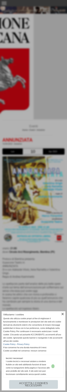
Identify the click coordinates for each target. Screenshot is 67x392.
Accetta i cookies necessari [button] (33, 384)
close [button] (63, 314)
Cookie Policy (9, 344)
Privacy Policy (23, 344)
